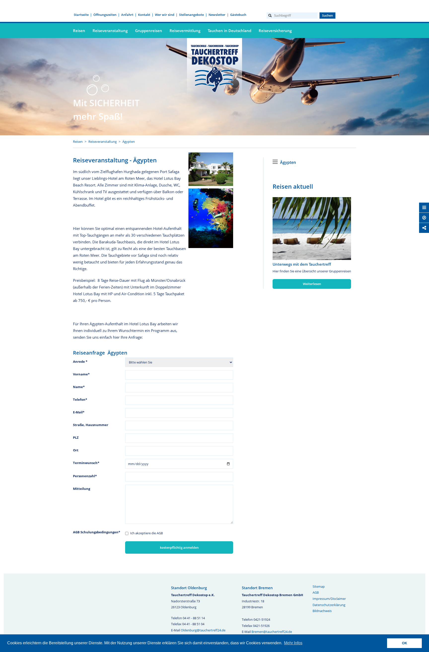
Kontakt (144, 14)
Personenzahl (85, 476)
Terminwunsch (86, 463)
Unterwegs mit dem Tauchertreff (302, 264)
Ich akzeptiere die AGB (146, 533)
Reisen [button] (79, 30)
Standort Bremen (257, 587)
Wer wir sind (164, 14)
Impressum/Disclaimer (329, 598)
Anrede (80, 361)
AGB (316, 592)
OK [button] (404, 643)
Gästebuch (238, 14)
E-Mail (78, 412)
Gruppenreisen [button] (148, 30)
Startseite (81, 14)
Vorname (81, 374)
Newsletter (217, 14)
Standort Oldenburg (189, 587)
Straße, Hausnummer (90, 425)
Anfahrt (127, 14)
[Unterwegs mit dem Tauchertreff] (312, 228)
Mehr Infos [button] (293, 643)
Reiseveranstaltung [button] (110, 30)
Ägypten (128, 141)
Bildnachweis (322, 611)
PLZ (76, 437)
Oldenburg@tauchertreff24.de (203, 630)
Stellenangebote (191, 14)
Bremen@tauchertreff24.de (271, 631)
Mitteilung (81, 488)
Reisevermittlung (185, 30)
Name (79, 387)
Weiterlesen (312, 284)
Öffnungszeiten (104, 14)
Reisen (78, 141)
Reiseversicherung (275, 30)
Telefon (80, 399)
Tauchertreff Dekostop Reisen (214, 68)
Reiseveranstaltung (102, 141)
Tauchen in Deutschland (229, 30)
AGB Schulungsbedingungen (96, 532)
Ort (75, 450)
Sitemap (319, 586)
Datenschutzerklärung (329, 605)
